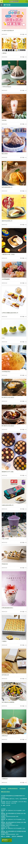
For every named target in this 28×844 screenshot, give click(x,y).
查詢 (26, 1)
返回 (1, 5)
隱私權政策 (3, 788)
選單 (1, 1)
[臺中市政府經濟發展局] (14, 1)
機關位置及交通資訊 (5, 791)
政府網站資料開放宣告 (13, 788)
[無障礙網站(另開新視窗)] (7, 840)
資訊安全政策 (22, 788)
